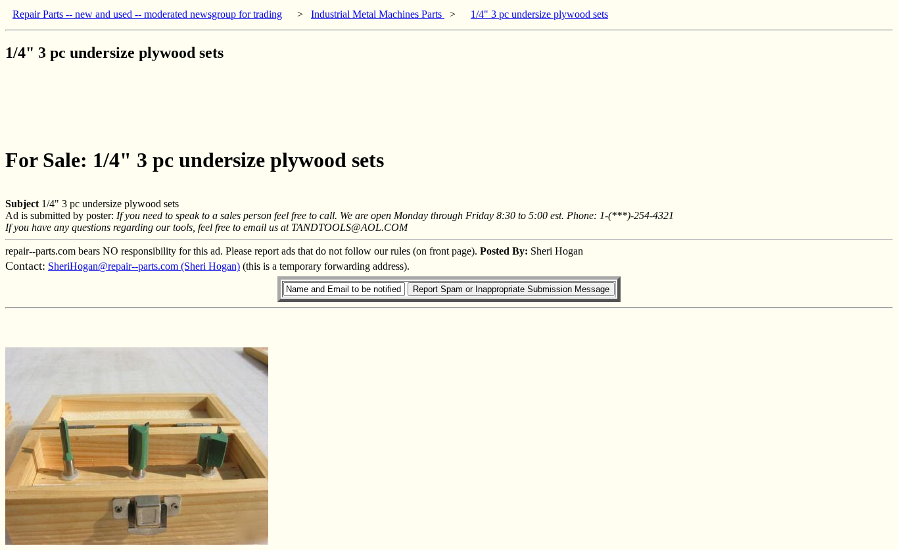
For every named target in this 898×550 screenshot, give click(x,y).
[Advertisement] (244, 104)
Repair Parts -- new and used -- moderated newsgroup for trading (147, 14)
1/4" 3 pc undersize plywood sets (539, 14)
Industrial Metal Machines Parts (377, 14)
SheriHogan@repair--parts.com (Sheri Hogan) (144, 266)
